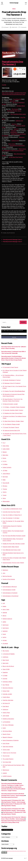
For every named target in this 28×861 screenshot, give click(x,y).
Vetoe (4, 498)
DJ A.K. (5, 461)
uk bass (5, 640)
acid (4, 603)
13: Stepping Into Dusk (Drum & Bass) (12, 413)
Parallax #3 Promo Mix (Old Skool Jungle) (14, 543)
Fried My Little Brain (8, 700)
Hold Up (16, 129)
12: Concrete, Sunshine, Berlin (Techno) (13, 410)
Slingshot (13, 131)
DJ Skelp (5, 675)
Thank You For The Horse (9, 752)
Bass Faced (6, 660)
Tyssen (4, 495)
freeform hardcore (7, 618)
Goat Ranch (6, 706)
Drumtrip (5, 678)
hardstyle (5, 631)
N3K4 (4, 728)
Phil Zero (5, 486)
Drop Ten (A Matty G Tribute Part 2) (12, 515)
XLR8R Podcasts (7, 776)
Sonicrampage (14, 2)
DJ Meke (5, 464)
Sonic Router (6, 743)
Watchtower (6, 770)
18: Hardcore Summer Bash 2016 (11, 430)
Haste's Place (6, 712)
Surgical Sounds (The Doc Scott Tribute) (13, 562)
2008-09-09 (14, 27)
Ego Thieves (6, 684)
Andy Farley (6, 445)
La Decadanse (6, 722)
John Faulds (6, 715)
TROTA (4, 492)
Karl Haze (5, 476)
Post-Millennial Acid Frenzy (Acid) (12, 550)
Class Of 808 (6, 669)
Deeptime (5, 672)
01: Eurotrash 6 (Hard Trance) (10, 367)
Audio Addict (6, 449)
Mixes (14, 8)
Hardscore (5, 709)
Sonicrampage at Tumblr (9, 589)
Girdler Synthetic (7, 467)
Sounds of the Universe (9, 579)
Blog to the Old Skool (8, 666)
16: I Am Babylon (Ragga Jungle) (11, 424)
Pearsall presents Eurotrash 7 (9, 797)
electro (4, 615)
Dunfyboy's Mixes (7, 681)
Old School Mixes (7, 731)
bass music (5, 663)
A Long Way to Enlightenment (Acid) (12, 508)
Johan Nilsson (6, 473)
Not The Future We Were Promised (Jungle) (14, 535)
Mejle (4, 479)
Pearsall (6, 27)
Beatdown (5, 570)
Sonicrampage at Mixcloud (10, 586)
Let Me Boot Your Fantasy (16, 157)
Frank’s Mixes (6, 697)
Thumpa (5, 489)
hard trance (6, 628)
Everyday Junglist (7, 694)
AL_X (4, 442)
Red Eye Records (7, 576)
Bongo (4, 458)
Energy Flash (6, 691)
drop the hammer (11, 232)
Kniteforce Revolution (8, 718)
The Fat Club (6, 755)
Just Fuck (14, 124)
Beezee (5, 452)
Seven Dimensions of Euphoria (10, 740)
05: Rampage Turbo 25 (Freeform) (12, 383)
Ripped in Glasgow (7, 737)
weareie (5, 773)
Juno (4, 573)
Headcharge (13, 132)
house (4, 634)
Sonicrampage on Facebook (10, 592)
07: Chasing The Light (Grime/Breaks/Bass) (14, 391)
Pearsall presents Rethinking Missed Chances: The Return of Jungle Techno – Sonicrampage (12, 785)
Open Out (12, 101)
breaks (4, 232)
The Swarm (15, 109)
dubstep (5, 612)
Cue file (4, 85)
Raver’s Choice (6, 734)
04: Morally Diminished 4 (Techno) (12, 380)
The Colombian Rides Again (18, 114)
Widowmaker (6, 501)
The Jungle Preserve (8, 759)
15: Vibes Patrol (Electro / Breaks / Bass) (13, 421)
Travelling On (17, 99)
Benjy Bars (5, 455)
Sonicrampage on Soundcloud (10, 596)
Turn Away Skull (7, 762)
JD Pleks (5, 470)
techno (4, 637)
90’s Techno (6, 650)
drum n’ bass (6, 609)
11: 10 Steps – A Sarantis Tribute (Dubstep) (14, 407)
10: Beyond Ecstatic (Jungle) (10, 404)
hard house (5, 625)
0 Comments (23, 27)
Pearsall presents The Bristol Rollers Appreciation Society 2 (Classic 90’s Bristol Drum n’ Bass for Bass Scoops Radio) (13, 358)
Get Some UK (6, 703)
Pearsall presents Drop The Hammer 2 (12, 63)
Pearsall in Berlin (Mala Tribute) (11, 546)
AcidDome (5, 657)
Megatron (22, 137)
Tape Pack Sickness (8, 746)
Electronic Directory (8, 688)
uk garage (5, 643)
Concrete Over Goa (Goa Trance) (11, 512)
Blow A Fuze (11, 144)
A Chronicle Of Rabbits (9, 654)
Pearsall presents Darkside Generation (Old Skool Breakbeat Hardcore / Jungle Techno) (13, 788)
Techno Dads (6, 749)
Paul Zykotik (6, 483)
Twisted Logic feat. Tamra (14, 111)
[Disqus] (14, 265)
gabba (4, 621)
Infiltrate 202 (19, 121)
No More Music (21, 106)
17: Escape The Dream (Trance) (11, 427)
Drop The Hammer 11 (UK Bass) (11, 518)
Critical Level (15, 140)
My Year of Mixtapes (8, 725)
